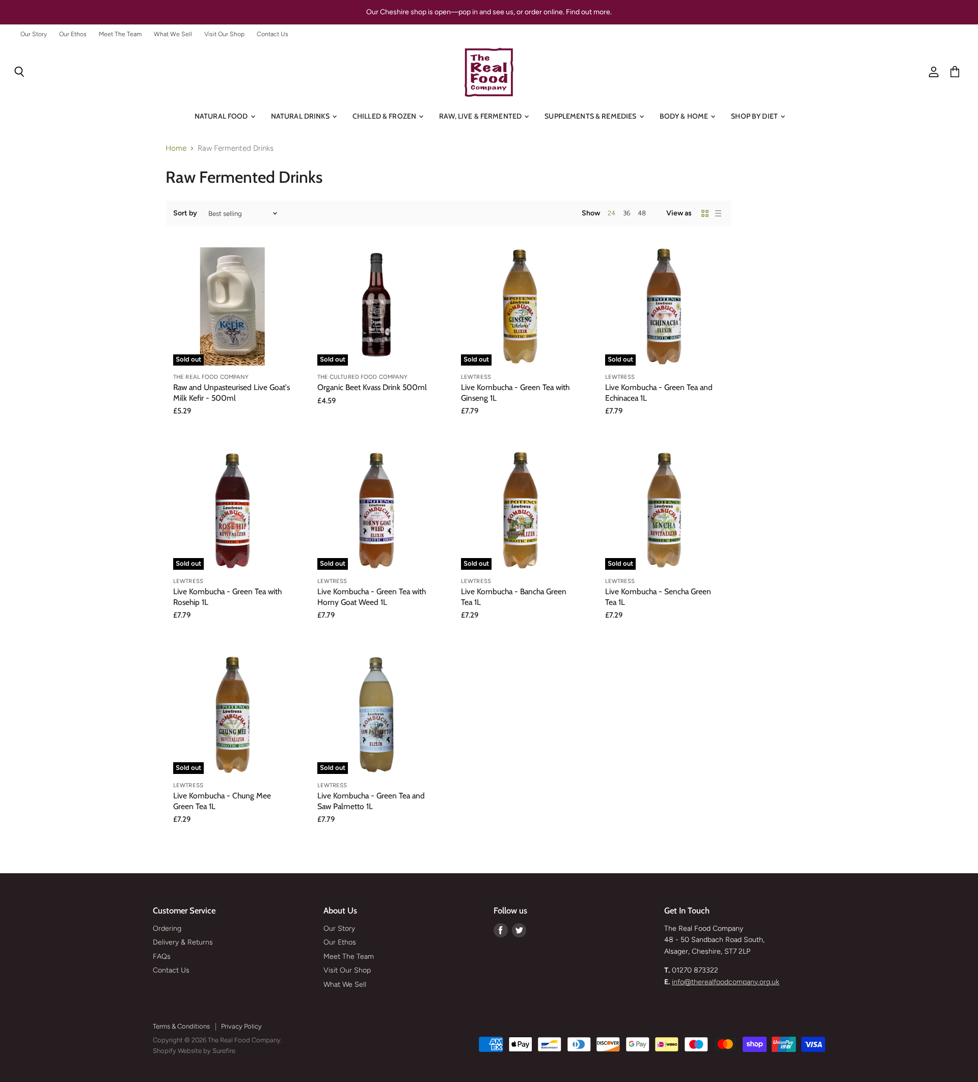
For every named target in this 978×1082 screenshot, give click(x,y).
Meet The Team (120, 34)
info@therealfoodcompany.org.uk (725, 982)
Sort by (185, 213)
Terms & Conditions (181, 1026)
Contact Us (272, 34)
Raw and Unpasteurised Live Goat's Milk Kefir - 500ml (231, 392)
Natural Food (222, 116)
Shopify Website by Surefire (194, 1051)
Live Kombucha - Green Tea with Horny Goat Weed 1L (371, 596)
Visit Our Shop (224, 34)
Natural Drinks (301, 116)
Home (176, 148)
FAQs (162, 956)
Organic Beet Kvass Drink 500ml (372, 387)
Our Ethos (73, 34)
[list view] (718, 213)
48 (642, 213)
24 (611, 213)
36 (626, 213)
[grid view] (705, 213)
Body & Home (685, 116)
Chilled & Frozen (385, 116)
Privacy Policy (241, 1026)
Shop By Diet (755, 116)
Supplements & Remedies (591, 116)
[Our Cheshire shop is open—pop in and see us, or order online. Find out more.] (489, 12)
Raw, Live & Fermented (481, 116)
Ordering (167, 928)
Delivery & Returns (183, 942)
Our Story (33, 34)
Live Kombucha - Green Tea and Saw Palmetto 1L (371, 801)
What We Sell (173, 34)
